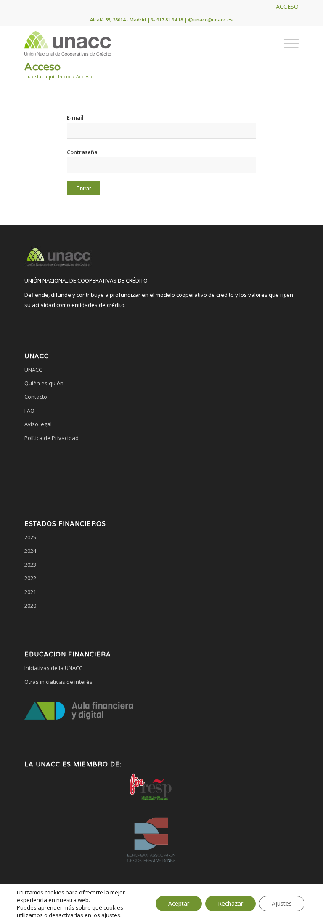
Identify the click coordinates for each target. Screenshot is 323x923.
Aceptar (178, 903)
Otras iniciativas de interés (58, 682)
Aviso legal (38, 424)
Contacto (35, 396)
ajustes (110, 915)
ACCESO (287, 7)
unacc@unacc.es (213, 19)
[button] (161, 470)
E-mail (75, 117)
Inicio (64, 76)
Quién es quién (44, 383)
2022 (30, 578)
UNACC (33, 369)
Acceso (42, 67)
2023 (30, 564)
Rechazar (230, 903)
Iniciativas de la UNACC (53, 668)
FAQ (29, 410)
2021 (30, 592)
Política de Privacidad (51, 438)
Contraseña (82, 152)
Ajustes (282, 903)
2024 (30, 551)
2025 (30, 537)
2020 (30, 605)
